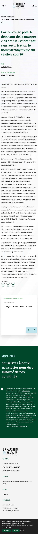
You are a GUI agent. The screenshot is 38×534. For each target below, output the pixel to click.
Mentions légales (8, 505)
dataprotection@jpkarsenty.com (17, 426)
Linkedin (5, 494)
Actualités (10, 16)
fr (2, 6)
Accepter (6, 530)
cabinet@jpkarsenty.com (11, 470)
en (5, 6)
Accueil (3, 16)
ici (10, 527)
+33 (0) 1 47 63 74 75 (11, 464)
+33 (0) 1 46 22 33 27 (13, 467)
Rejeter (16, 530)
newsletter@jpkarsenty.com (15, 413)
